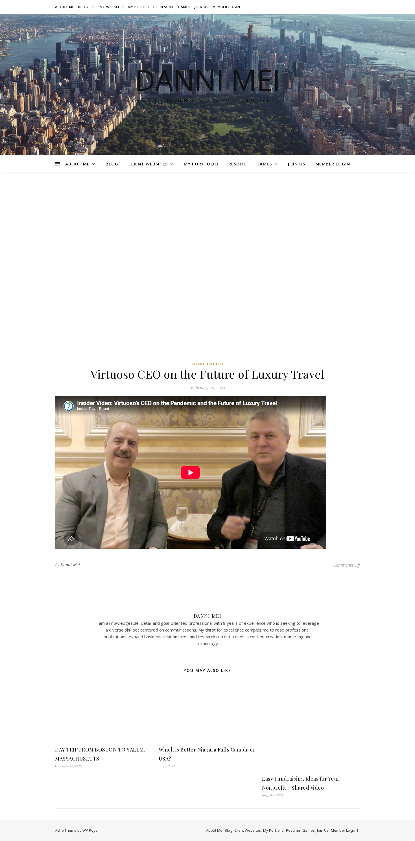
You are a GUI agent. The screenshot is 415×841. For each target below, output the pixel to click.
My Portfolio (142, 7)
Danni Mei (207, 79)
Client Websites (108, 7)
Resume (167, 7)
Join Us (202, 7)
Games (184, 7)
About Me (64, 7)
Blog (83, 7)
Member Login (226, 7)
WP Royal (90, 830)
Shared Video (208, 364)
